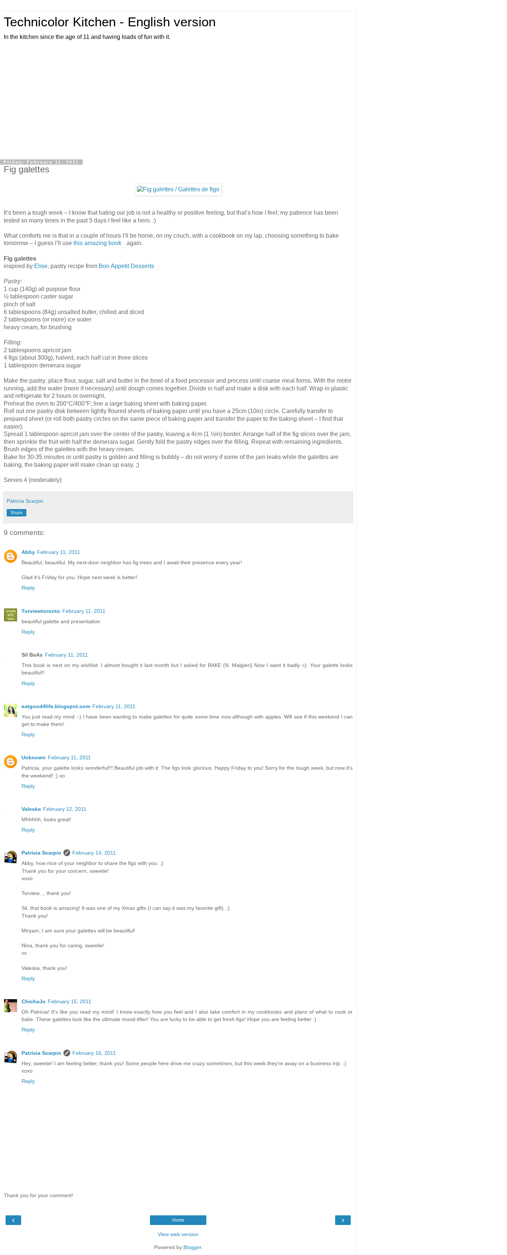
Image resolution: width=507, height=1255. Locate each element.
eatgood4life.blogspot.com (56, 706)
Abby (28, 552)
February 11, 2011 (58, 552)
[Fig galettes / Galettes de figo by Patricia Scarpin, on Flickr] (178, 189)
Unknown (34, 757)
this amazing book (97, 243)
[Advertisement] (178, 100)
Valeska (31, 809)
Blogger (192, 1247)
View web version (178, 1234)
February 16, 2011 (94, 1053)
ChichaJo (34, 1001)
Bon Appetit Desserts (126, 266)
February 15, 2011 (69, 1001)
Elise (41, 266)
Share (16, 512)
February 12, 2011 (64, 809)
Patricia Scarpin (41, 853)
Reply (28, 588)
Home (178, 1220)
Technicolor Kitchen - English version (110, 22)
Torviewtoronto (41, 611)
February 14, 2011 (94, 853)
